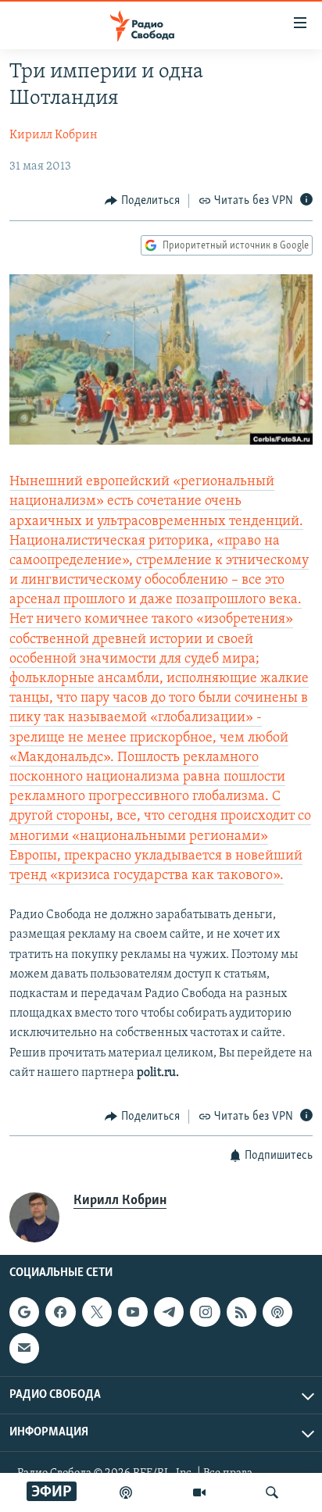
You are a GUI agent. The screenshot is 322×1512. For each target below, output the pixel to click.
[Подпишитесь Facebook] (60, 1313)
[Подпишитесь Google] (24, 1313)
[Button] (142, 201)
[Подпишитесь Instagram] (205, 1313)
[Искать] (272, 1492)
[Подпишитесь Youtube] (133, 1313)
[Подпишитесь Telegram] (169, 1313)
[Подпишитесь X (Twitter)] (97, 1313)
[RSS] (241, 1313)
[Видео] (199, 1492)
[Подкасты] (277, 1313)
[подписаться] (24, 1349)
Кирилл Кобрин (53, 135)
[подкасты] (125, 1492)
